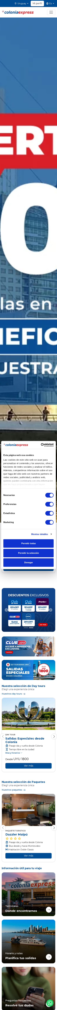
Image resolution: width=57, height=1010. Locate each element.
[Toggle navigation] (51, 12)
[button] (21, 3)
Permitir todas (28, 543)
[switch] (49, 504)
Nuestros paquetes (12, 790)
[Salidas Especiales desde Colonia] (28, 670)
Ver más (28, 765)
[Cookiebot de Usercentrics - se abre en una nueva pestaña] (41, 445)
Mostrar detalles (39, 534)
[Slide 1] (26, 627)
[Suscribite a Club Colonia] (28, 646)
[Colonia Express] (18, 12)
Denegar (28, 562)
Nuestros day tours (12, 693)
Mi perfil (37, 3)
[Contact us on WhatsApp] (49, 1003)
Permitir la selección (28, 553)
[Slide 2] (31, 627)
